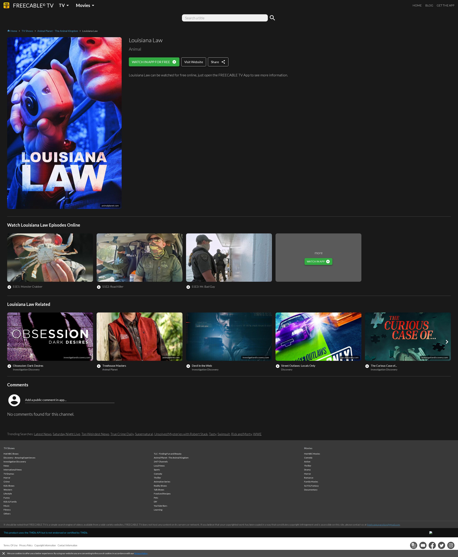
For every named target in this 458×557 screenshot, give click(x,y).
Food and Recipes (162, 493)
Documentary (310, 489)
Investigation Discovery (15, 461)
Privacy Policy (140, 553)
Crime (7, 481)
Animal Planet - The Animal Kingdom (171, 457)
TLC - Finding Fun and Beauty (167, 453)
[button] (447, 342)
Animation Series (162, 481)
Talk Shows (159, 489)
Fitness (7, 509)
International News (13, 469)
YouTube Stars (160, 505)
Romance (308, 477)
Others (7, 513)
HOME (417, 5)
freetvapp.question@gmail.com (383, 524)
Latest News (43, 434)
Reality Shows (160, 485)
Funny (7, 497)
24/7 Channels (161, 461)
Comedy (158, 473)
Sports (157, 469)
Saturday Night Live (66, 434)
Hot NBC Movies (312, 453)
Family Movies (311, 481)
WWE (257, 434)
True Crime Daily (122, 434)
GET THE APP (445, 5)
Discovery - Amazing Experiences (19, 457)
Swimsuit (224, 434)
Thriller (157, 477)
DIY (155, 501)
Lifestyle (8, 493)
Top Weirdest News (95, 434)
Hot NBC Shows (11, 453)
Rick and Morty (241, 434)
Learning (158, 509)
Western (8, 489)
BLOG (429, 5)
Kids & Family (10, 501)
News (6, 465)
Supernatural (144, 434)
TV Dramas (9, 473)
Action (307, 461)
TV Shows (9, 448)
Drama (307, 469)
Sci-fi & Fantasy (311, 485)
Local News (159, 465)
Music (6, 505)
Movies (308, 448)
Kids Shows (9, 485)
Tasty (212, 434)
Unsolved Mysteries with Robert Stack (181, 434)
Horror (7, 477)
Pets (156, 497)
